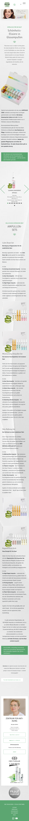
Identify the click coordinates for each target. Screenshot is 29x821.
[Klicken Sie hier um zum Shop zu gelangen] (18, 5)
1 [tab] (7, 203)
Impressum (14, 809)
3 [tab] (11, 203)
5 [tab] (14, 203)
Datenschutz (14, 811)
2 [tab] (9, 203)
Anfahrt (14, 751)
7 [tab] (17, 203)
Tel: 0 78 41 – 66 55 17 (14, 734)
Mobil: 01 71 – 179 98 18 (14, 740)
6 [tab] (16, 203)
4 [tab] (12, 203)
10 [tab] (14, 205)
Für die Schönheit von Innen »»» (12, 680)
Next (26, 189)
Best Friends (14, 813)
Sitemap (14, 807)
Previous (2, 189)
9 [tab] (21, 203)
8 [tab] (19, 203)
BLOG (14, 815)
